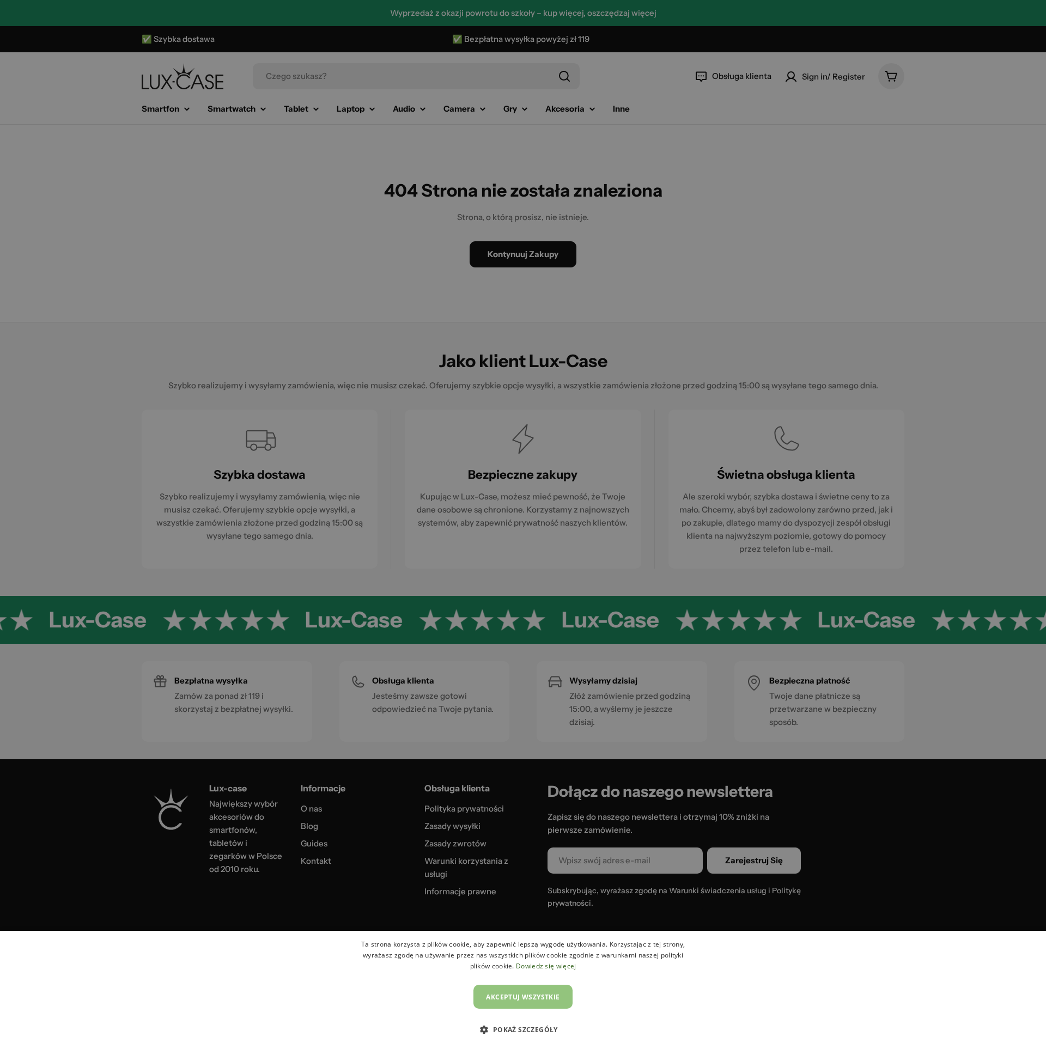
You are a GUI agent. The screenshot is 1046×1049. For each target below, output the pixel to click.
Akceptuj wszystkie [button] (523, 997)
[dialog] (523, 990)
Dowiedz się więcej (546, 966)
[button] (522, 1029)
